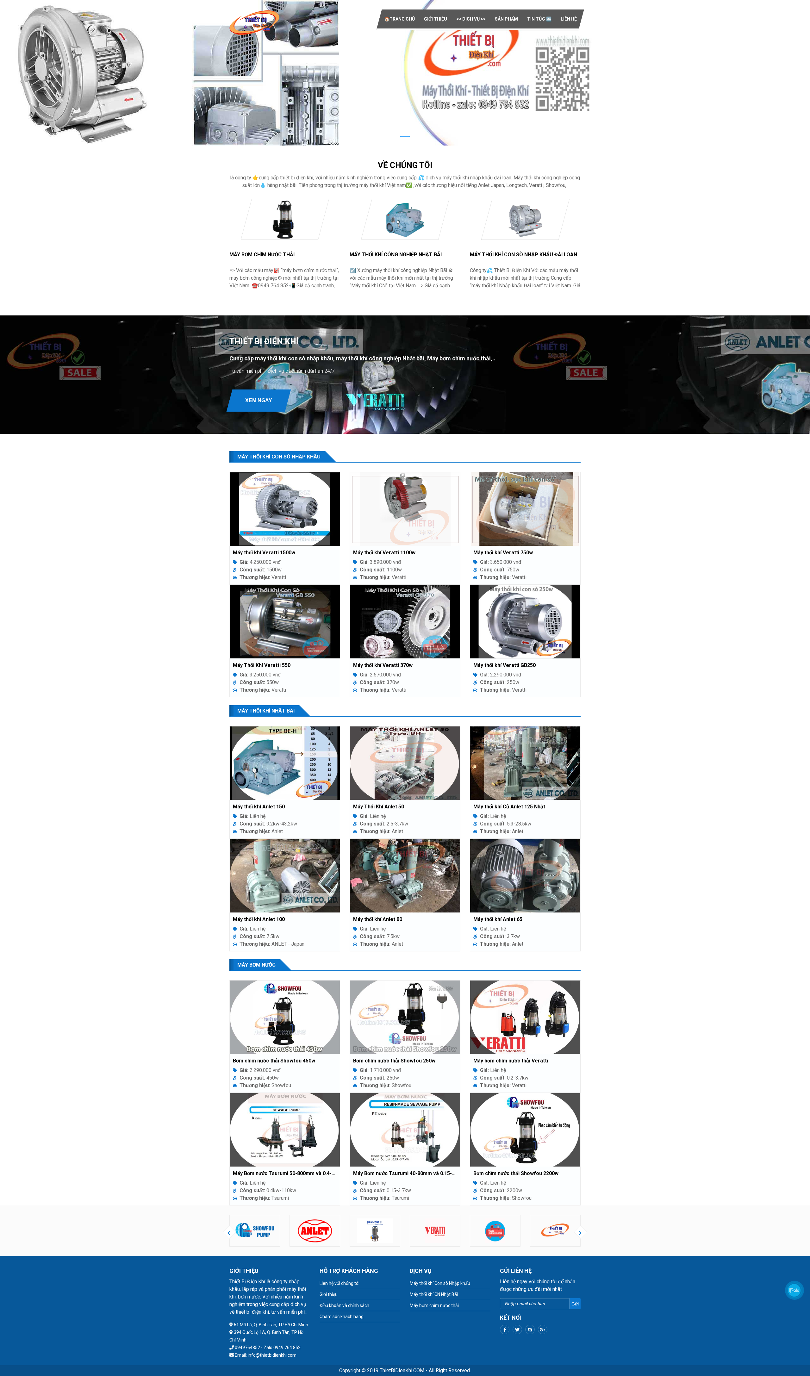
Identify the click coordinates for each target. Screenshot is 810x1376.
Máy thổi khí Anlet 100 (259, 919)
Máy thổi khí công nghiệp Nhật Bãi (396, 255)
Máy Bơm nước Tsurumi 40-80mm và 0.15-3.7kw (405, 1173)
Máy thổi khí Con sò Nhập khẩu (440, 1283)
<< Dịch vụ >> (471, 19)
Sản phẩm (506, 19)
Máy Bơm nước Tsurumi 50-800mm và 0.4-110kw (285, 1173)
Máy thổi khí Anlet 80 (377, 919)
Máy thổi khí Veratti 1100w (384, 553)
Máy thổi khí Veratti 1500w (264, 553)
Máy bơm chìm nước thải (262, 255)
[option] (255, 1231)
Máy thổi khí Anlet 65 (497, 919)
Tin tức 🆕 (539, 19)
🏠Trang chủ (399, 19)
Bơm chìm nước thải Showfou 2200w (515, 1173)
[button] (61, 73)
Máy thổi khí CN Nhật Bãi (434, 1294)
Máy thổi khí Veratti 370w (383, 665)
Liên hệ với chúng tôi (339, 1283)
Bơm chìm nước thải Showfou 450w (274, 1061)
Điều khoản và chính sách (344, 1305)
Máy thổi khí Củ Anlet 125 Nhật (509, 807)
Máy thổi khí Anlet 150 (259, 807)
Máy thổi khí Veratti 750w (503, 553)
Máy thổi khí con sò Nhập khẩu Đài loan (523, 255)
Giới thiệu (435, 19)
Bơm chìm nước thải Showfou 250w (394, 1061)
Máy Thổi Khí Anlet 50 (378, 807)
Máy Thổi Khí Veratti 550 (261, 665)
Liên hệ (569, 19)
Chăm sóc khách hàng (342, 1316)
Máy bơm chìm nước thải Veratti (510, 1061)
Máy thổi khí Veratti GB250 (504, 665)
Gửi (575, 1303)
